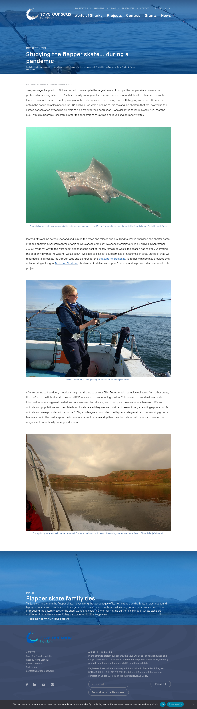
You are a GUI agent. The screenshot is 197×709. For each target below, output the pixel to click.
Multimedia (128, 8)
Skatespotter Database (111, 258)
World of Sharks (89, 15)
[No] (193, 704)
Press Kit (160, 684)
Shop (113, 8)
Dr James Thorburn (66, 263)
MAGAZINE (99, 8)
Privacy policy (175, 704)
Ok (162, 704)
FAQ (161, 8)
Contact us (146, 8)
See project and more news (49, 619)
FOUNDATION (81, 8)
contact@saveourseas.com (40, 671)
